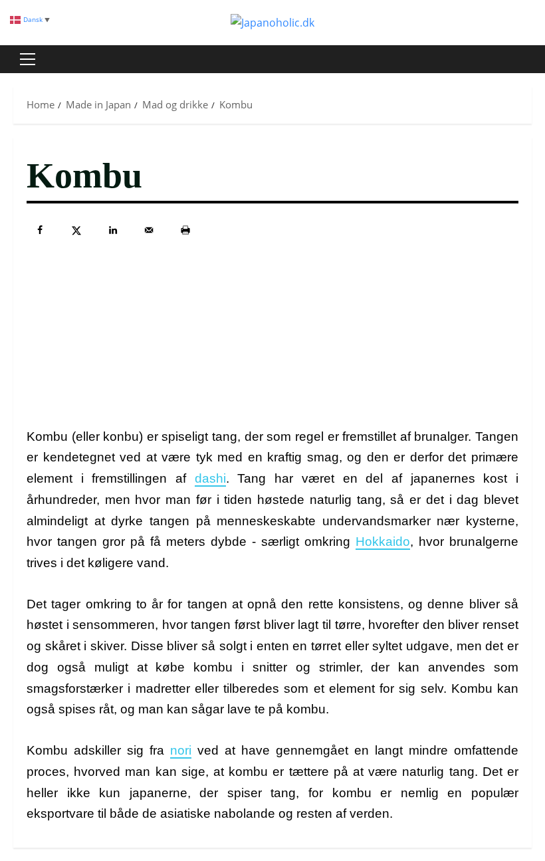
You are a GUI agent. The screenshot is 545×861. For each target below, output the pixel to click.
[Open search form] (528, 59)
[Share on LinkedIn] (113, 230)
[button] (27, 59)
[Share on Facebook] (40, 230)
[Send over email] (149, 230)
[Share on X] (76, 230)
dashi (210, 478)
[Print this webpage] (185, 230)
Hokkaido (383, 542)
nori (180, 750)
